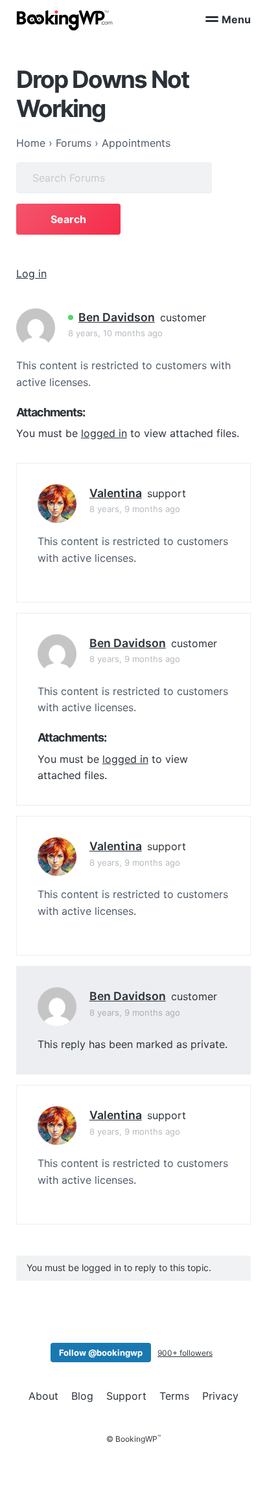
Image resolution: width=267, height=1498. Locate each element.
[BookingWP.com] (64, 20)
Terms (174, 1395)
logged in (104, 433)
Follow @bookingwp (101, 1352)
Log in (31, 273)
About (43, 1395)
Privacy (220, 1395)
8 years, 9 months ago (134, 509)
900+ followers (185, 1353)
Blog (82, 1395)
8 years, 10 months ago (115, 333)
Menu (236, 19)
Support (126, 1395)
